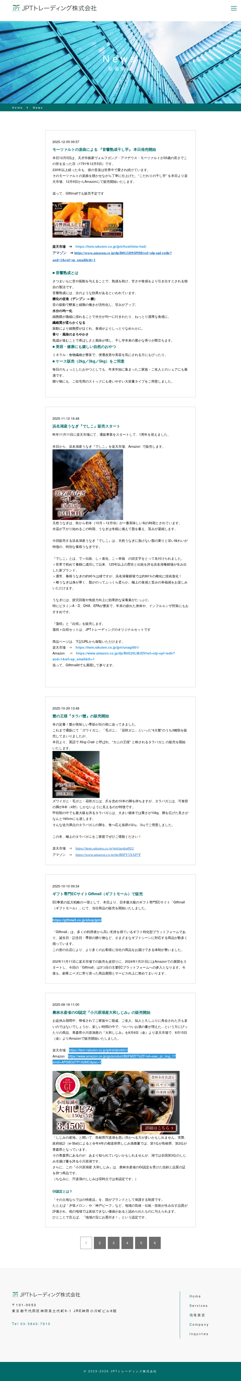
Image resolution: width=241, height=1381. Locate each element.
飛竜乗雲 (197, 1315)
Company (199, 1324)
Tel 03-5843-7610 (31, 1323)
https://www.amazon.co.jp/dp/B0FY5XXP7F (108, 855)
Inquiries (199, 1333)
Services (198, 1305)
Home (195, 1296)
